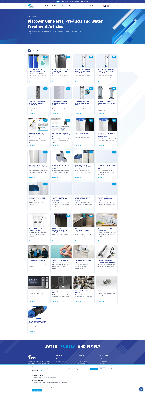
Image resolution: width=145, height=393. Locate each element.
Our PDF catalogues (82, 361)
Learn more (42, 370)
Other (56, 51)
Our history (80, 359)
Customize (110, 369)
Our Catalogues (56, 6)
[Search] (116, 6)
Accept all (94, 369)
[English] (105, 6)
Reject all (102, 369)
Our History (79, 6)
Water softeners (37, 51)
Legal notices (102, 359)
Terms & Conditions (103, 361)
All (29, 51)
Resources (71, 6)
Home (41, 6)
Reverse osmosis (48, 51)
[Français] (103, 6)
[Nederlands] (108, 6)
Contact (92, 6)
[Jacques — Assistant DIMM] (141, 389)
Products (47, 6)
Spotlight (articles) (82, 364)
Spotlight (64, 6)
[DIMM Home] (30, 6)
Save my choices (37, 390)
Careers (86, 6)
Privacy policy (102, 364)
